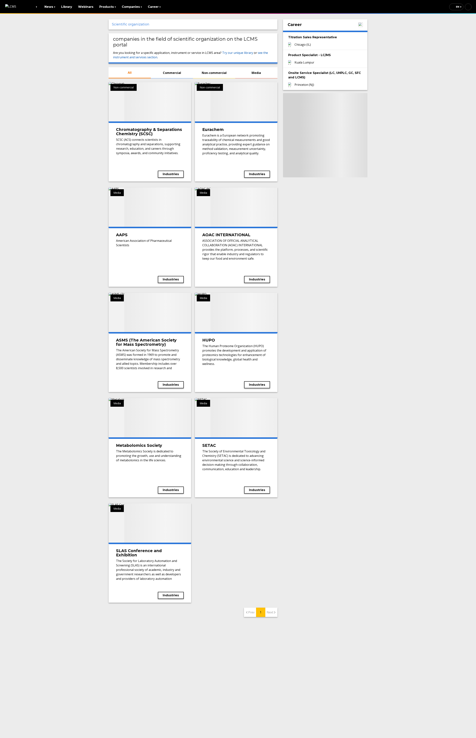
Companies (132, 7)
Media (256, 73)
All (130, 73)
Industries (171, 174)
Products (107, 7)
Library (66, 7)
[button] (193, 24)
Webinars (85, 7)
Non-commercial (214, 73)
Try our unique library (237, 53)
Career (154, 7)
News (49, 7)
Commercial (172, 73)
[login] (468, 7)
